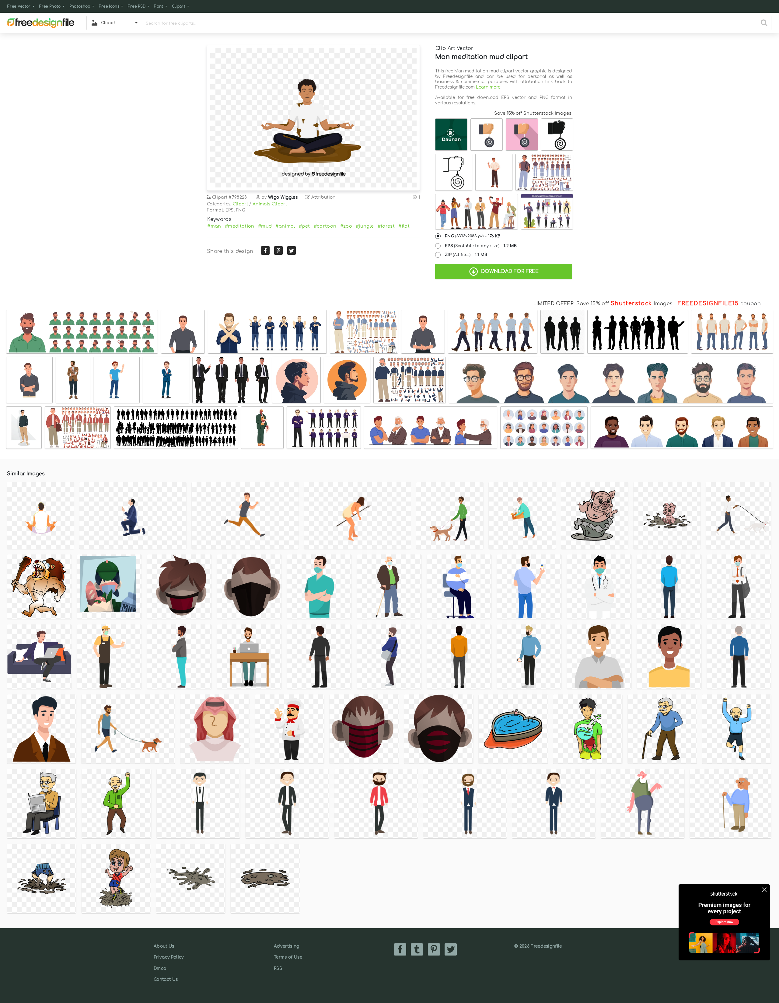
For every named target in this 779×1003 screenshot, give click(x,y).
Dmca (160, 968)
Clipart (178, 6)
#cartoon (325, 226)
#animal (285, 226)
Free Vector (19, 6)
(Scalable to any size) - (481, 246)
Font (158, 6)
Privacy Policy (168, 957)
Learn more (488, 87)
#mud (265, 226)
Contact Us (166, 979)
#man (214, 226)
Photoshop (79, 6)
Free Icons (109, 6)
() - (473, 236)
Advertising (286, 946)
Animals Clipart (270, 204)
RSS (278, 968)
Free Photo (50, 6)
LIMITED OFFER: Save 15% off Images (602, 303)
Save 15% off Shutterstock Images (532, 113)
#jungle (365, 226)
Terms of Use (288, 957)
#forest (386, 226)
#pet (304, 226)
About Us (164, 946)
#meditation (239, 226)
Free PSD (137, 6)
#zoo (346, 226)
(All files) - (466, 255)
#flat (404, 226)
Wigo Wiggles (283, 197)
